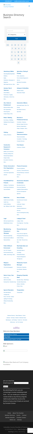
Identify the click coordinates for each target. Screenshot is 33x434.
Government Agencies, (21, 187)
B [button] (15, 45)
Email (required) (8, 383)
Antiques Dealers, (20, 90)
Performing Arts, (7, 111)
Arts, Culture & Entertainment (7, 104)
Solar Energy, (9, 254)
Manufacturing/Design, (8, 235)
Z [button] (18, 63)
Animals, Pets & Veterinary (8, 89)
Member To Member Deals (20, 317)
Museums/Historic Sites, (8, 107)
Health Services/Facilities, (9, 200)
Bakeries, (25, 269)
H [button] (18, 48)
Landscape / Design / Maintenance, (21, 205)
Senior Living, (6, 277)
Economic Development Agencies (21, 192)
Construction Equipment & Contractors (7, 147)
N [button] (21, 52)
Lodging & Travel (21, 218)
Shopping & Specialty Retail (22, 276)
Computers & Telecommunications (22, 133)
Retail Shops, (26, 279)
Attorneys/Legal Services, (9, 220)
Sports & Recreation (9, 290)
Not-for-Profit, (6, 170)
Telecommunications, (21, 136)
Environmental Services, (8, 252)
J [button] (24, 48)
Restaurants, (19, 267)
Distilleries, (6, 185)
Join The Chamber (19, 322)
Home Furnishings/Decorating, (23, 212)
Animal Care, (11, 96)
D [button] (21, 45)
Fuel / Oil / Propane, (7, 250)
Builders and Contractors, (9, 151)
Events (18, 415)
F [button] (12, 48)
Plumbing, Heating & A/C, (8, 153)
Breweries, (24, 267)
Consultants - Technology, (22, 139)
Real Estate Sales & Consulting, (21, 251)
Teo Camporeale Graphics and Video (12, 339)
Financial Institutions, (21, 168)
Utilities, (5, 254)
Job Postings (14, 319)
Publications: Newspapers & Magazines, (9, 81)
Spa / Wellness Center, (8, 206)
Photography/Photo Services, (22, 235)
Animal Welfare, (7, 92)
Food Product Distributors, (9, 187)
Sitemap (19, 419)
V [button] (15, 59)
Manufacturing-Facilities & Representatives (9, 238)
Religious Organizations (7, 264)
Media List (12, 419)
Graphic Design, (7, 113)
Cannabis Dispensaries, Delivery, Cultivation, (21, 283)
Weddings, (11, 120)
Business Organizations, (21, 126)
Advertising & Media (9, 71)
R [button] (18, 56)
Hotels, (22, 220)
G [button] (15, 48)
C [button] (18, 45)
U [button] (11, 59)
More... (14, 84)
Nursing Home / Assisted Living (10, 281)
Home (9, 413)
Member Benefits (10, 417)
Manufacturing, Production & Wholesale (7, 231)
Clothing (6, 132)
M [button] (18, 52)
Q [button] (15, 56)
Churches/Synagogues (8, 267)
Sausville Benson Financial (10, 334)
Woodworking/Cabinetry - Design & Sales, (9, 156)
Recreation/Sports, (7, 292)
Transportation (20, 290)
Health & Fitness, (20, 237)
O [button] (24, 52)
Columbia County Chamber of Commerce (17, 427)
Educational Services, (21, 185)
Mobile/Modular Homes (8, 223)
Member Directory (10, 415)
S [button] (21, 56)
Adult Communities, (7, 279)
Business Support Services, (22, 124)
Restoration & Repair (21, 92)
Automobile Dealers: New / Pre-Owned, (23, 106)
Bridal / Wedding (8, 117)
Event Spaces (20, 145)
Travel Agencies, (20, 223)
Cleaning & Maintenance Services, (21, 209)
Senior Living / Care (9, 275)
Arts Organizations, (7, 109)
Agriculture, (22, 75)
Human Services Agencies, (22, 233)
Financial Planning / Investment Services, (23, 173)
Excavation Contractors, (8, 160)
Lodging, (18, 220)
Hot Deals (13, 317)
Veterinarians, (6, 96)
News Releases (19, 315)
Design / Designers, (21, 128)
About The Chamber (18, 413)
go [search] (17, 38)
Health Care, (6, 202)
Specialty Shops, (20, 279)
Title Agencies (19, 258)
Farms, (18, 75)
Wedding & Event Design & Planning (9, 123)
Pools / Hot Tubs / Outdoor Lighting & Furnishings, (9, 297)
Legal (5, 218)
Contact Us (20, 319)
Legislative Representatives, (22, 189)
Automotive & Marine (22, 103)
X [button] (21, 59)
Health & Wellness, (7, 204)
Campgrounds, (6, 294)
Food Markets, (11, 185)
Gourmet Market (7, 189)
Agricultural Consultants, (21, 82)
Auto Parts (19, 111)
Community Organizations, (9, 172)
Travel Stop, (26, 223)
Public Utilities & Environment (8, 247)
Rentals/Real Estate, (21, 254)
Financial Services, (25, 170)
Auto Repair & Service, (21, 109)
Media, (5, 78)
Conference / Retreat (21, 147)
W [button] (18, 59)
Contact (24, 415)
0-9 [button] (8, 45)
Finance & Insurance (22, 166)
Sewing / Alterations (7, 134)
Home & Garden (21, 197)
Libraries (5, 174)
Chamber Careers (21, 417)
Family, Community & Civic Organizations (9, 167)
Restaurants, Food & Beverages (22, 264)
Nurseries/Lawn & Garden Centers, (22, 201)
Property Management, (21, 256)
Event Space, (6, 120)
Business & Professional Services (22, 118)
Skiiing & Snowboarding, (8, 300)
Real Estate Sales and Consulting (22, 247)
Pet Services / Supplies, (8, 94)
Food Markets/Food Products (8, 181)
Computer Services (20, 141)
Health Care (6, 197)
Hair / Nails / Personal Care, (22, 239)
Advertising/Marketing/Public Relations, (9, 74)
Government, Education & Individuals (23, 181)
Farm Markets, (20, 269)
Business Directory (11, 315)
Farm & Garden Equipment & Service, (22, 79)
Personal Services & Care (22, 230)
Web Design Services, (8, 84)
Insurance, (19, 170)
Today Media (7, 337)
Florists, (18, 286)
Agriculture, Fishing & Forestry (22, 72)
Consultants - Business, (21, 122)
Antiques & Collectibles (23, 88)
